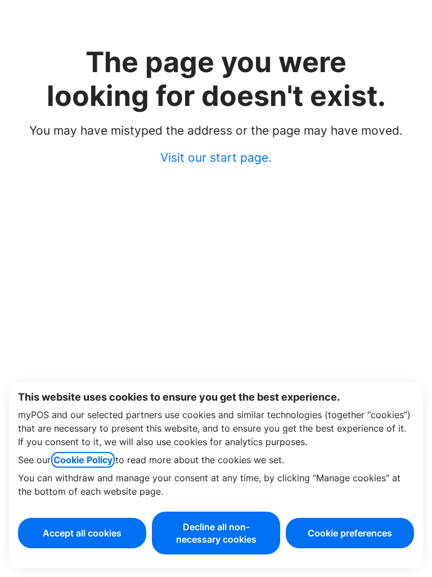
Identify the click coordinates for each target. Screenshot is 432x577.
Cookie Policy (82, 459)
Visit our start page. (216, 157)
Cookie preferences (350, 533)
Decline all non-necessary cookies (216, 533)
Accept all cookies (82, 533)
